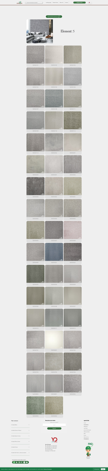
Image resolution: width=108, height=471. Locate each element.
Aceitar (103, 469)
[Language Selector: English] (90, 2)
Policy (85, 435)
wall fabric (86, 428)
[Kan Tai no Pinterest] (24, 462)
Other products (86, 431)
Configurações (96, 469)
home (85, 422)
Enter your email (54, 422)
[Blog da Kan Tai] (17, 462)
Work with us (86, 437)
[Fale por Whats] (14, 462)
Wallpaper (86, 426)
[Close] (106, 469)
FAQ (85, 433)
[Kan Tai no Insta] (19, 462)
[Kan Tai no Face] (22, 462)
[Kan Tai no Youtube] (27, 462)
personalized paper (87, 430)
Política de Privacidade (48, 469)
